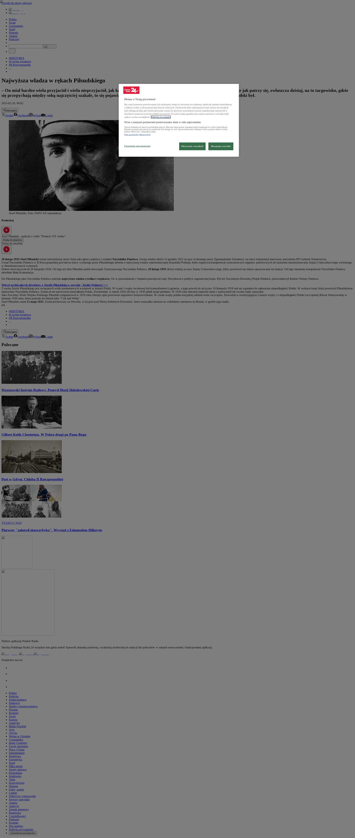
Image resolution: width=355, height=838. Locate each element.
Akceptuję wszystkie (221, 146)
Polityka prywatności (160, 117)
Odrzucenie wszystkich (192, 146)
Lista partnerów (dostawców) (137, 135)
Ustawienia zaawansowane (137, 146)
